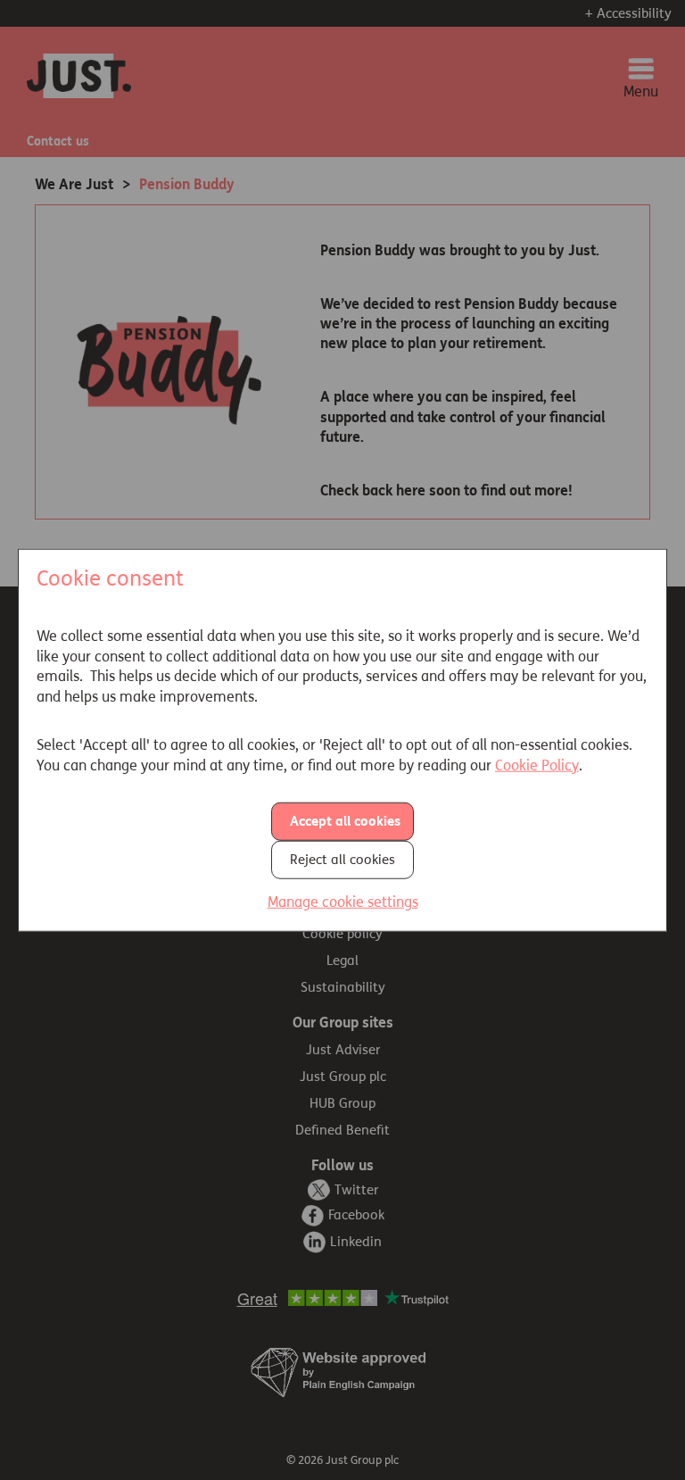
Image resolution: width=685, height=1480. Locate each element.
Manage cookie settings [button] (343, 902)
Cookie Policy (537, 764)
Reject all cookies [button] (342, 860)
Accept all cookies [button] (345, 821)
